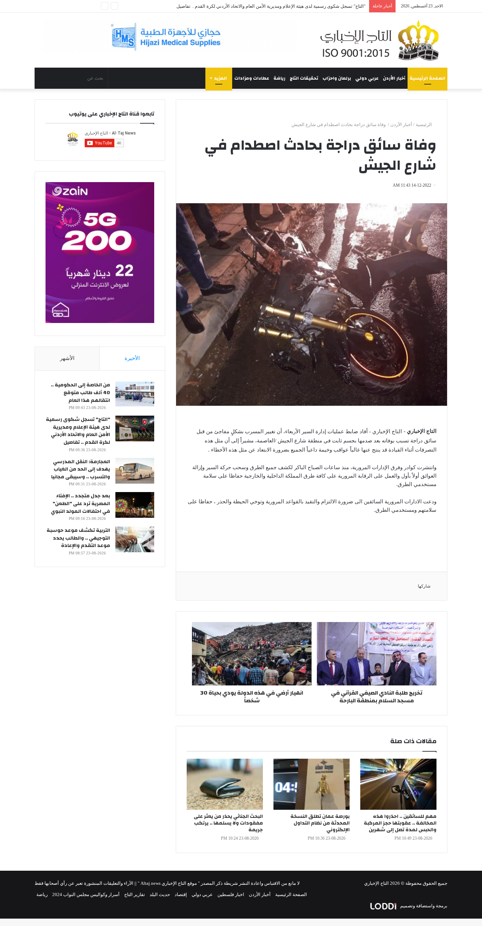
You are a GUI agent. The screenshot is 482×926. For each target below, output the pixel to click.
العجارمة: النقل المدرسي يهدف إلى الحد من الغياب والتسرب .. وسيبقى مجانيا (80, 469)
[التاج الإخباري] (382, 40)
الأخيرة (132, 358)
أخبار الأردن (394, 78)
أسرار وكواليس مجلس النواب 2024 (86, 894)
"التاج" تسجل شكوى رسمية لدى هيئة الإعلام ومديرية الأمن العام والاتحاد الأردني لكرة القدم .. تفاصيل (271, 6)
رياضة (279, 78)
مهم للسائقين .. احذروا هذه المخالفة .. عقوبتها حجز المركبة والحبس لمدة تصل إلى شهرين (400, 823)
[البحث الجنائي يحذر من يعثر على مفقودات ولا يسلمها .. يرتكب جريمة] (225, 784)
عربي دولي (367, 78)
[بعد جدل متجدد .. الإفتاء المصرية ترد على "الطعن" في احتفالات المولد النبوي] (134, 505)
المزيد (220, 78)
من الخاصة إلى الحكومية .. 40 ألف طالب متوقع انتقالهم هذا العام (80, 392)
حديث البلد (160, 894)
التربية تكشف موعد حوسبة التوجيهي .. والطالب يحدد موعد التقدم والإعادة (78, 538)
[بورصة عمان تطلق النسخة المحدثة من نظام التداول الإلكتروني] (311, 784)
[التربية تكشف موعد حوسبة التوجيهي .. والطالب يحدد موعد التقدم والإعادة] (134, 539)
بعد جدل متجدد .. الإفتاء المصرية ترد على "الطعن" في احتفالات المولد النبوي (80, 503)
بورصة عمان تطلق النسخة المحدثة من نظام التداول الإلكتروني (320, 823)
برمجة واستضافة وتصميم (423, 905)
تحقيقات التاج (304, 78)
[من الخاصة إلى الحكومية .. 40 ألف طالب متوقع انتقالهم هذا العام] (134, 394)
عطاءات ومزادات (251, 78)
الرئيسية (424, 124)
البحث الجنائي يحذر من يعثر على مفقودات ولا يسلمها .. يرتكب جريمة (228, 823)
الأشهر (67, 358)
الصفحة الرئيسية (427, 78)
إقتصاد (181, 894)
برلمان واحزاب (337, 78)
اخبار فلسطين (230, 894)
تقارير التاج (134, 894)
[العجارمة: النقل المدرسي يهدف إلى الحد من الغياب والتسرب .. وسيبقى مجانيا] (134, 471)
